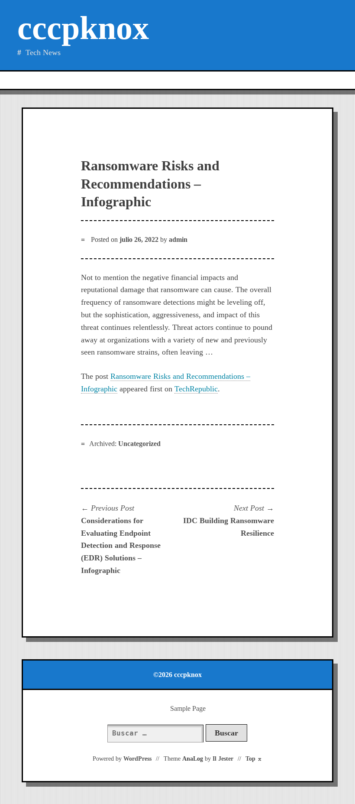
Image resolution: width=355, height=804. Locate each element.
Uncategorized (139, 443)
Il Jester (223, 758)
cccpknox (83, 28)
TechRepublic (196, 388)
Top (253, 758)
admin (178, 239)
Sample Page (188, 708)
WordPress (137, 758)
